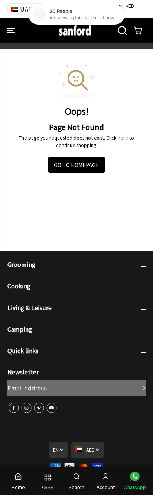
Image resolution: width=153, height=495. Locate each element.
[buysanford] (74, 31)
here (123, 137)
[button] (11, 31)
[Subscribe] (143, 388)
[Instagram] (26, 408)
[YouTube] (51, 408)
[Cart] (138, 30)
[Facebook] (13, 408)
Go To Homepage (76, 165)
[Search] (122, 30)
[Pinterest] (39, 408)
